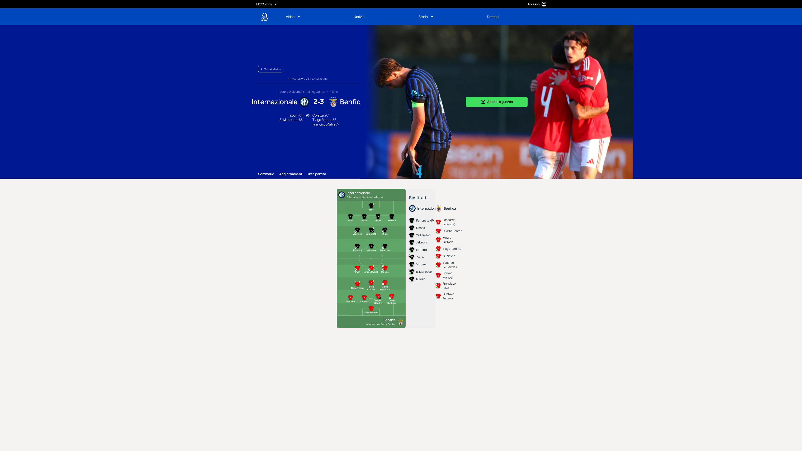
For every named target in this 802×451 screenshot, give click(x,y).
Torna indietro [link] (272, 69)
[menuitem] (314, 17)
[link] (359, 17)
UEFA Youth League (264, 17)
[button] (292, 17)
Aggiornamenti (291, 174)
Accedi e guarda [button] (500, 101)
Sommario (266, 174)
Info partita (317, 174)
